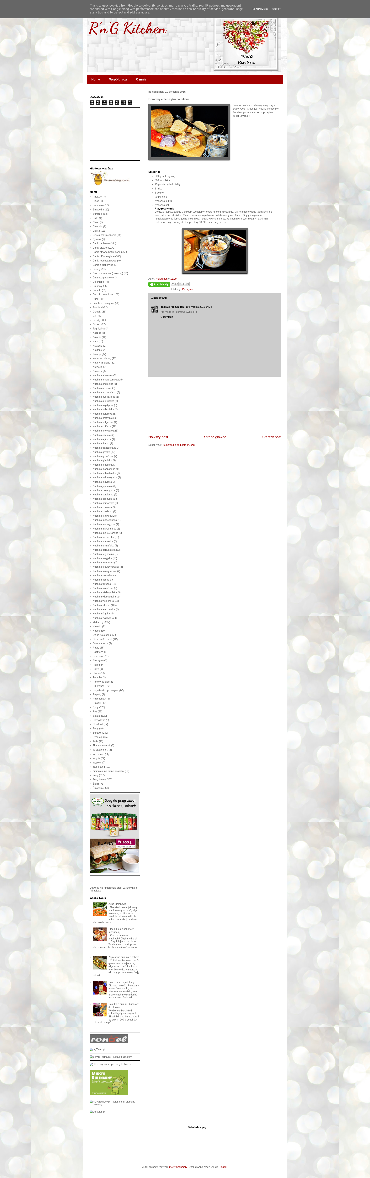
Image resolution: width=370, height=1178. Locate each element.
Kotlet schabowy (102, 358)
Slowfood (98, 724)
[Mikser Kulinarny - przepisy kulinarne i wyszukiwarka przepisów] (109, 1094)
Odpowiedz (167, 316)
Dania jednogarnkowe (104, 260)
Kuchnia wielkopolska (105, 592)
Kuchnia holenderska (104, 473)
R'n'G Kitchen (127, 28)
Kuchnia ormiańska (103, 545)
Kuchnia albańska (103, 375)
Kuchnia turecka (102, 583)
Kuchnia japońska (103, 486)
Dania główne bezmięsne (106, 252)
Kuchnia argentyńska (104, 392)
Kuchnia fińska (101, 443)
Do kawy (97, 286)
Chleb (96, 222)
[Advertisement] (215, 406)
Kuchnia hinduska (103, 464)
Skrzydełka (99, 720)
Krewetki (97, 366)
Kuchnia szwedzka (103, 575)
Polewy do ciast (101, 681)
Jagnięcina (99, 328)
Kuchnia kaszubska (104, 498)
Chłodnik (97, 226)
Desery (97, 269)
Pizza (96, 669)
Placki (96, 673)
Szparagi (98, 737)
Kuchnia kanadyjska (104, 490)
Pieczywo (187, 289)
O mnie (141, 79)
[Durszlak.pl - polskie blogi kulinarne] (97, 1111)
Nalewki (97, 626)
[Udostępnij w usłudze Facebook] (184, 284)
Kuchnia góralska (102, 460)
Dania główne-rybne (103, 256)
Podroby (97, 677)
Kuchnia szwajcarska (104, 571)
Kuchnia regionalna (103, 554)
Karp (95, 341)
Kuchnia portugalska (104, 549)
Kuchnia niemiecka (103, 537)
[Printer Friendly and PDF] (159, 285)
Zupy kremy (99, 779)
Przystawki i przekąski (105, 690)
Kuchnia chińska (102, 426)
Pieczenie (98, 656)
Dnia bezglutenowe (103, 277)
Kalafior (97, 337)
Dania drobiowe (101, 243)
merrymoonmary (178, 1166)
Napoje (96, 630)
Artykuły (97, 196)
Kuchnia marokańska (104, 528)
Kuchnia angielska (103, 383)
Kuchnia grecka (101, 452)
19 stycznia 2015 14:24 (199, 306)
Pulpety (97, 694)
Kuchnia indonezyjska (105, 477)
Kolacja (97, 354)
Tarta (95, 741)
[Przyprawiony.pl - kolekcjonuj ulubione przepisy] (115, 1104)
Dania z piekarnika (103, 264)
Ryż (95, 711)
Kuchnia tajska (101, 579)
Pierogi (96, 664)
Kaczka (97, 332)
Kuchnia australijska (104, 396)
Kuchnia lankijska (102, 511)
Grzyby (97, 320)
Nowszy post (158, 437)
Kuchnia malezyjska (104, 524)
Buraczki (98, 213)
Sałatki (96, 715)
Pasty (96, 647)
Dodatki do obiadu (103, 294)
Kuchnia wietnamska (104, 596)
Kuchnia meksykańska (105, 532)
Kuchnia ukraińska (103, 588)
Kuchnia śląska (101, 613)
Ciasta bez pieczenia (104, 235)
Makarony (98, 622)
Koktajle (97, 350)
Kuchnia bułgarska (103, 422)
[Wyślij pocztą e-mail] (173, 284)
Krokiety (97, 371)
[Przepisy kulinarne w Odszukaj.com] (110, 1064)
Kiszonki (97, 345)
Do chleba (98, 281)
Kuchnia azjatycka (103, 405)
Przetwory (98, 686)
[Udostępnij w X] (180, 284)
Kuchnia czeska (102, 435)
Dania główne (100, 247)
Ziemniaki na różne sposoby (108, 771)
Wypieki (97, 762)
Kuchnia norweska (103, 541)
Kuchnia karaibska (103, 494)
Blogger (223, 1166)
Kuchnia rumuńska (103, 562)
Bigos (96, 200)
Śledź (96, 783)
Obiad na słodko (102, 634)
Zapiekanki (99, 766)
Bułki (95, 218)
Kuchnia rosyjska (102, 558)
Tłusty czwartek (101, 745)
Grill (95, 315)
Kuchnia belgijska (102, 413)
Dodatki (97, 290)
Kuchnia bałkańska (103, 409)
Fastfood (98, 307)
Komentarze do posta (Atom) (178, 444)
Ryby (95, 707)
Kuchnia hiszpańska (104, 469)
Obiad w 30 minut (102, 639)
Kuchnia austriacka (103, 401)
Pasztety (98, 651)
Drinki (96, 298)
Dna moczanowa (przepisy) (108, 273)
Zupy (95, 775)
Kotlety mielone (101, 362)
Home (95, 79)
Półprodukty (99, 698)
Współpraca (118, 79)
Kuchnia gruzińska (103, 456)
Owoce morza (100, 643)
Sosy (95, 728)
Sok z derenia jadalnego (121, 982)
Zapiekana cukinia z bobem (123, 957)
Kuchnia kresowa (102, 507)
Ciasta (96, 230)
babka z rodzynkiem (173, 306)
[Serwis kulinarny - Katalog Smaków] (111, 1056)
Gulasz (97, 324)
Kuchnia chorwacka (103, 430)
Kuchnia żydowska (103, 618)
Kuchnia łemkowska (104, 609)
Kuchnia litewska (102, 515)
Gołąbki (97, 311)
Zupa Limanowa (117, 903)
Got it (276, 9)
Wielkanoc (98, 754)
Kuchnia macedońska (105, 520)
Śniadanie (98, 788)
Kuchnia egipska (102, 439)
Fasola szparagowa (103, 303)
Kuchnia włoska (101, 605)
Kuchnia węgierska (103, 600)
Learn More (260, 9)
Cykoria (97, 239)
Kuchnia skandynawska (106, 566)
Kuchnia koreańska (103, 503)
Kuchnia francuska (103, 447)
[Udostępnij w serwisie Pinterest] (188, 284)
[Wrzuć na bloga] (177, 284)
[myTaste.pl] (97, 1049)
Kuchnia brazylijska (103, 417)
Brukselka (98, 209)
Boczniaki (98, 205)
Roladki (97, 702)
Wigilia (96, 758)
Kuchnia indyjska (102, 481)
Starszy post (271, 437)
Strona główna (215, 437)
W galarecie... (100, 749)
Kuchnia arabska (102, 388)
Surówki (97, 732)
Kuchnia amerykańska (105, 379)
